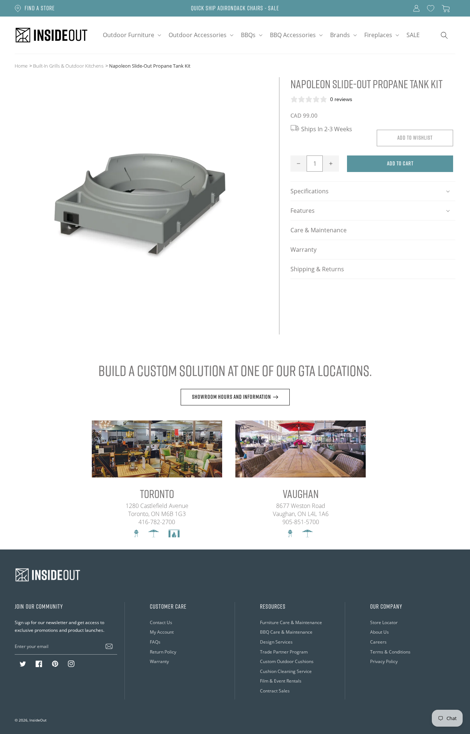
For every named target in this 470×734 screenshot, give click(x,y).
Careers (378, 642)
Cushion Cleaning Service (286, 671)
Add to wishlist (415, 138)
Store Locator (384, 622)
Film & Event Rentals (280, 681)
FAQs (155, 642)
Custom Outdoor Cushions (287, 661)
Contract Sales (275, 691)
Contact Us (161, 622)
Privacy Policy (384, 661)
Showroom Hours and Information (231, 397)
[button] (131, 35)
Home (21, 65)
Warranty (303, 250)
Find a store (40, 8)
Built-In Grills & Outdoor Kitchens (68, 65)
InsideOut (38, 720)
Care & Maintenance (318, 230)
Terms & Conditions (390, 652)
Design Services (276, 642)
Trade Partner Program (284, 652)
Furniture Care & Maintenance (291, 622)
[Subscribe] (109, 646)
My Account (162, 632)
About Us (379, 632)
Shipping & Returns (317, 269)
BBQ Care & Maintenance (286, 632)
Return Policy (163, 652)
